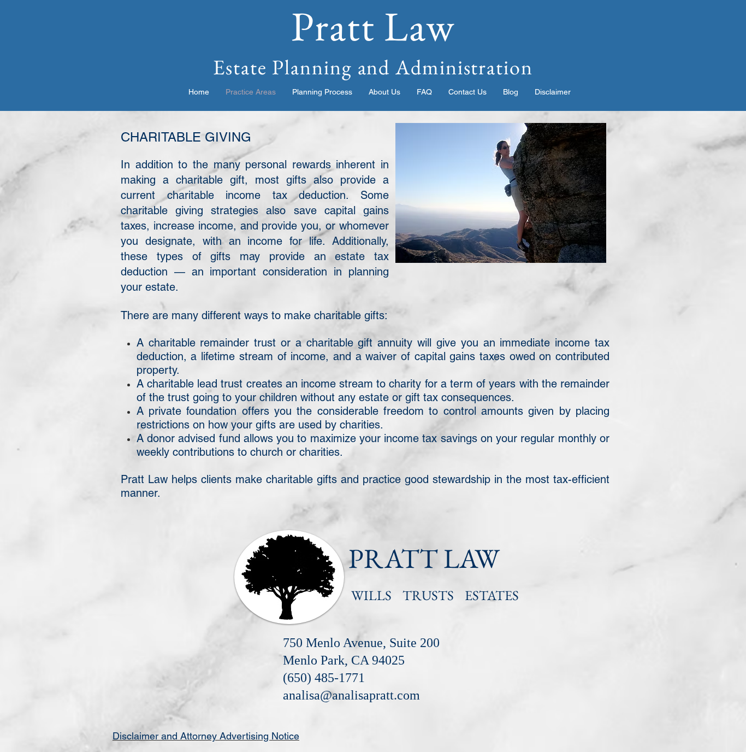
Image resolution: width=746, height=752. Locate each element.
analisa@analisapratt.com (351, 695)
